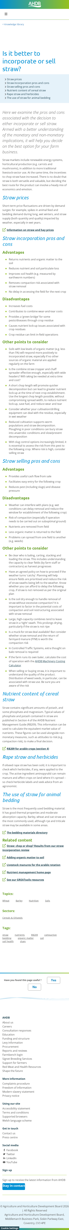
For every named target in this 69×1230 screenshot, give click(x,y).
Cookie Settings (9, 1228)
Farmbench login (12, 1054)
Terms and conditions (15, 1112)
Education (8, 1034)
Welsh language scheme (17, 1120)
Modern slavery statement (18, 1091)
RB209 (34, 934)
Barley (19, 900)
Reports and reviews (14, 1050)
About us (7, 1022)
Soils (47, 900)
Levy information (12, 1042)
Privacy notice (10, 1095)
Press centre (10, 1137)
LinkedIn (11, 1158)
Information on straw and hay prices (30, 230)
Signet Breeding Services (17, 1059)
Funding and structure (16, 1038)
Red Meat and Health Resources (21, 1067)
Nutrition (34, 900)
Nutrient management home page (29, 872)
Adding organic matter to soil (25, 857)
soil (42, 938)
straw (5, 934)
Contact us (8, 1133)
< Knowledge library (13, 24)
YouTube (11, 1162)
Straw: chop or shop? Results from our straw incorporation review (33, 848)
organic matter (26, 938)
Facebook (12, 1150)
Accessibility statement (16, 1108)
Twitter (10, 1154)
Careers (7, 1026)
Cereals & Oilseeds (12, 917)
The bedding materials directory (27, 832)
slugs (23, 941)
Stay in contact (14, 1186)
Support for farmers (14, 1063)
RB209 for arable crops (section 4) (28, 748)
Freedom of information (16, 1087)
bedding (6, 938)
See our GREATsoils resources (25, 880)
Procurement (10, 1046)
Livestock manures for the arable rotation (33, 865)
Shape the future (12, 1071)
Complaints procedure (16, 1083)
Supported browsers (14, 1116)
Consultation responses (16, 1030)
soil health (8, 941)
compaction (50, 934)
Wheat (5, 900)
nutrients (20, 934)
